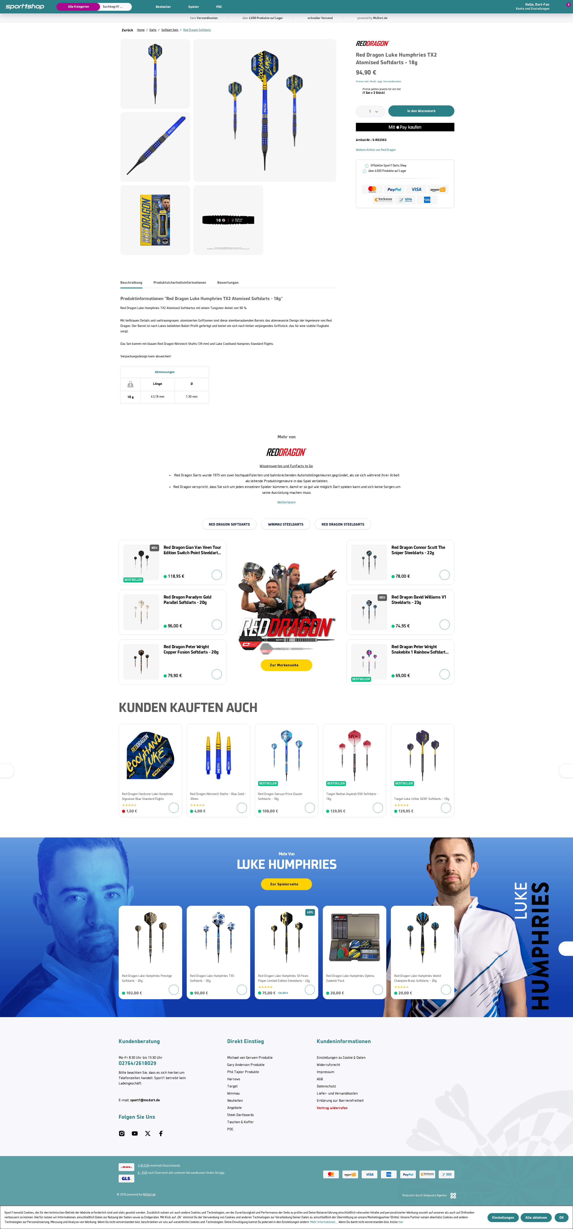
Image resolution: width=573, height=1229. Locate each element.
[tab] (131, 282)
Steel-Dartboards (240, 1115)
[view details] (150, 770)
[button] (538, 6)
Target (232, 1086)
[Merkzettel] (495, 7)
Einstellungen (503, 1217)
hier (222, 1173)
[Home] (22, 6)
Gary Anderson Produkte (246, 1065)
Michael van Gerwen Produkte (250, 1058)
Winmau (233, 1093)
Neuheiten (235, 1101)
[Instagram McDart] (122, 1135)
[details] (372, 43)
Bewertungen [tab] (228, 282)
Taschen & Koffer (240, 1122)
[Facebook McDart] (161, 1135)
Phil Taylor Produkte (243, 1072)
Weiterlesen (286, 502)
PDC (219, 7)
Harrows (233, 1079)
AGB (320, 1079)
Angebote (234, 1108)
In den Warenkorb (421, 111)
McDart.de (149, 1194)
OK (561, 1217)
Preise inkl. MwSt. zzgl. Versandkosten (378, 81)
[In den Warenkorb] (217, 575)
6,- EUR (142, 1173)
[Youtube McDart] (135, 1135)
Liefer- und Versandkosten (337, 1093)
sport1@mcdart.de (145, 1100)
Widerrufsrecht (328, 1065)
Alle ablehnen (536, 1217)
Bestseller (163, 7)
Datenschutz (326, 1086)
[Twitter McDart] (148, 1135)
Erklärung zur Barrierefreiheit (340, 1101)
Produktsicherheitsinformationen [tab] (180, 282)
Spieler (193, 7)
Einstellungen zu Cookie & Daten (341, 1058)
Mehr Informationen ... (324, 1222)
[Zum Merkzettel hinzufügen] (452, 43)
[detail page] (174, 808)
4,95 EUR (143, 1165)
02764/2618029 (137, 1063)
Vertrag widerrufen (332, 1108)
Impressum (325, 1072)
